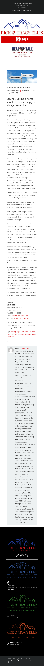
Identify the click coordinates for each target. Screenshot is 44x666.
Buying (13, 332)
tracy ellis (10, 337)
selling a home (30, 334)
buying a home (22, 332)
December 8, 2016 (28, 91)
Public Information (13, 91)
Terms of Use (22, 661)
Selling (21, 334)
